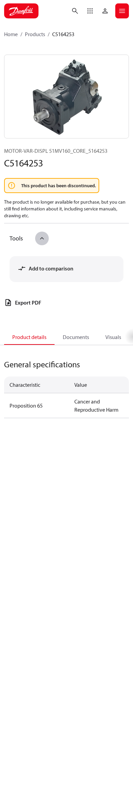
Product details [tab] (29, 337)
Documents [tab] (76, 337)
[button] (90, 10)
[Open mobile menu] (122, 10)
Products (35, 34)
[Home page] (21, 10)
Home (11, 34)
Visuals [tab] (113, 337)
